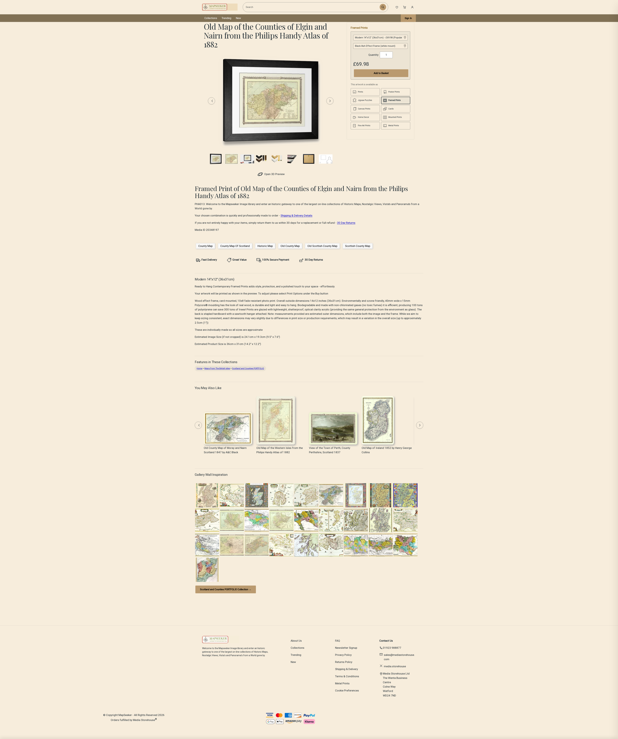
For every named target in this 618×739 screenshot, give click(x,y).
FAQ (337, 640)
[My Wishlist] (396, 7)
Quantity (373, 54)
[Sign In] (412, 7)
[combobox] (312, 7)
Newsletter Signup (346, 647)
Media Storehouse (144, 720)
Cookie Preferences (347, 690)
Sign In (408, 18)
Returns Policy (343, 662)
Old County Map (290, 246)
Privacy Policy (343, 654)
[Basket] (404, 7)
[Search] (383, 7)
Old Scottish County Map (322, 246)
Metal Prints (342, 683)
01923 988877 (392, 647)
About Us (296, 640)
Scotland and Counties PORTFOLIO (248, 368)
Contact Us (386, 640)
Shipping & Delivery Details (296, 215)
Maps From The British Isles (217, 368)
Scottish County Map (357, 246)
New (238, 18)
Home (199, 368)
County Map (205, 246)
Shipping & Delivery (346, 669)
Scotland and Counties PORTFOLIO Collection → (225, 589)
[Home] (220, 7)
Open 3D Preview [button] (274, 174)
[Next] (329, 100)
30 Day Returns (346, 222)
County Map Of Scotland (235, 246)
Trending (226, 18)
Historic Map (265, 246)
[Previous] (211, 100)
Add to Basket (381, 73)
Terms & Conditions (347, 676)
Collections (210, 18)
